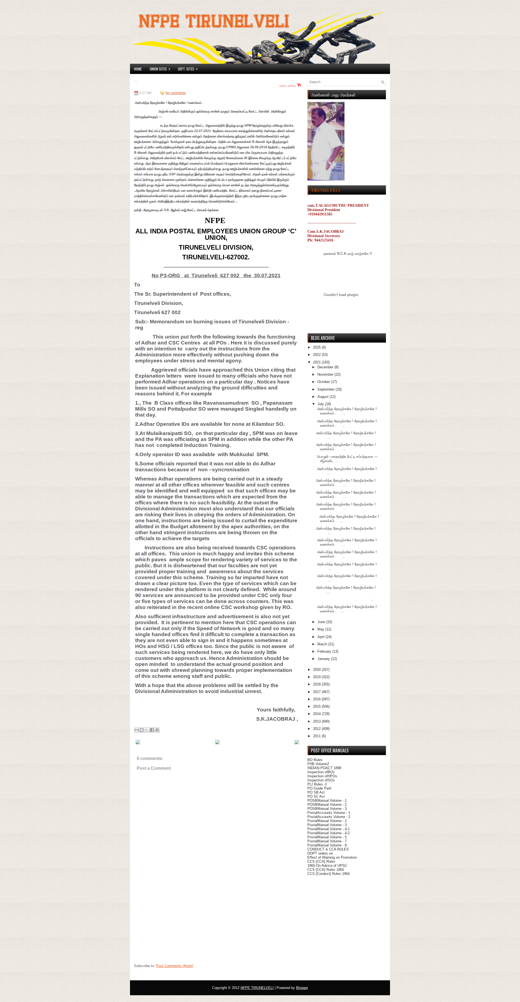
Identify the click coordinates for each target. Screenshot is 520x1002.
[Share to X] (147, 730)
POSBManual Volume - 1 (327, 800)
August (323, 397)
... (344, 599)
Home (138, 69)
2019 (317, 677)
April (321, 637)
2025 (317, 347)
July (321, 404)
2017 (317, 692)
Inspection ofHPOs (322, 776)
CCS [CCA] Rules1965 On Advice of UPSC (327, 863)
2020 (317, 670)
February (324, 651)
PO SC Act (316, 796)
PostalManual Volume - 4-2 (328, 833)
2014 (317, 714)
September (326, 389)
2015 (317, 706)
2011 (317, 736)
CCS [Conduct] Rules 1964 (328, 874)
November (325, 374)
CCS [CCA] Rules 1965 (325, 870)
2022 (317, 355)
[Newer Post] (138, 743)
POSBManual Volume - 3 (327, 809)
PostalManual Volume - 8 (327, 845)
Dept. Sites (188, 69)
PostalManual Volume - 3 (327, 825)
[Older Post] (297, 743)
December (325, 367)
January (324, 659)
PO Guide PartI (319, 788)
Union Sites (160, 69)
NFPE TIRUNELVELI (257, 988)
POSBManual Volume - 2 (327, 805)
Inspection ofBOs (321, 772)
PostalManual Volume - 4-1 (328, 829)
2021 (317, 362)
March (322, 644)
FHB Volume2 (318, 764)
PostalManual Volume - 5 (327, 837)
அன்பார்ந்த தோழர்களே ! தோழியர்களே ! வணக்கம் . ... (346, 447)
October (324, 382)
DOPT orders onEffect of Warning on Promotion (332, 855)
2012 (317, 729)
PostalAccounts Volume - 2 (328, 817)
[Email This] (136, 730)
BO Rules (315, 760)
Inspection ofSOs (321, 780)
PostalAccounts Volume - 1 (328, 813)
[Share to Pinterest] (157, 730)
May (321, 629)
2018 (317, 684)
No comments (175, 93)
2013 (317, 721)
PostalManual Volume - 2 (327, 821)
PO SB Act (316, 792)
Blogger (302, 988)
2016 (317, 699)
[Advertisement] (174, 927)
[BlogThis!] (141, 730)
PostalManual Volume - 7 (327, 841)
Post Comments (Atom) (174, 966)
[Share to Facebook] (152, 730)
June (321, 622)
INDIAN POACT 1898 (324, 768)
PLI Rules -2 (317, 784)
